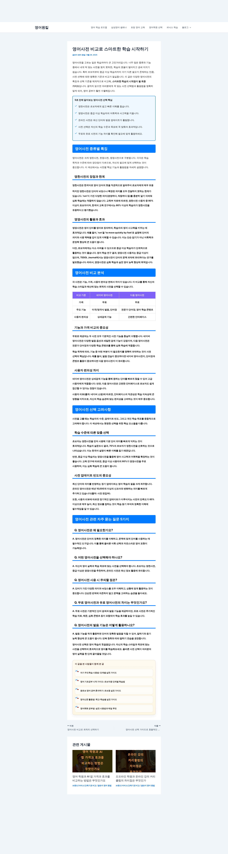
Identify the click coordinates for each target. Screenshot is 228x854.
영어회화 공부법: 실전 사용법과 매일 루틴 (98, 708)
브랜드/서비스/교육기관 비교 (84, 785)
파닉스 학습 (172, 27)
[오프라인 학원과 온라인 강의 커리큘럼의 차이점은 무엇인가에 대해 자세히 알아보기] (136, 761)
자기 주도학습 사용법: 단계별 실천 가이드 (98, 672)
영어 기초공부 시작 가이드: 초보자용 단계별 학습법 (102, 681)
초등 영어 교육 (138, 27)
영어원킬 (42, 27)
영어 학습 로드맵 (99, 27)
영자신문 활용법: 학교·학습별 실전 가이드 (98, 699)
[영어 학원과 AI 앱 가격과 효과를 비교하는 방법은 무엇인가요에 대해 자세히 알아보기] (92, 761)
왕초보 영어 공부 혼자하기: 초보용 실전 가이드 (100, 690)
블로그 (185, 27)
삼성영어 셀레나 (119, 27)
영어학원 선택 (155, 27)
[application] (189, 27)
